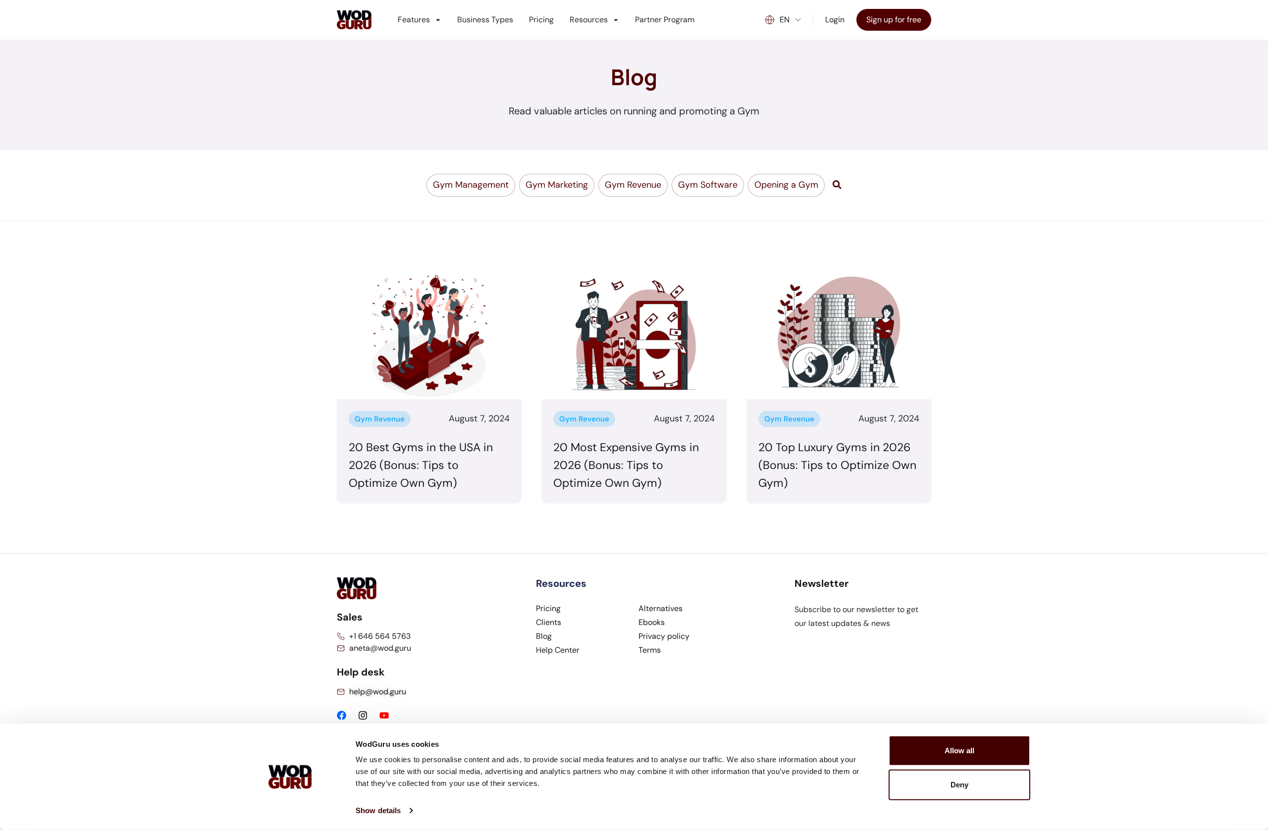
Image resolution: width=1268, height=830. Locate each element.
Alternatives (660, 608)
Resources (589, 19)
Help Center (558, 650)
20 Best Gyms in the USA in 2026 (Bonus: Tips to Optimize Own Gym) (421, 465)
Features (414, 19)
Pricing (541, 19)
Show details (378, 810)
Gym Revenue (380, 419)
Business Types (485, 19)
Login (835, 19)
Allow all (959, 750)
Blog (544, 636)
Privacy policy (663, 636)
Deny (959, 784)
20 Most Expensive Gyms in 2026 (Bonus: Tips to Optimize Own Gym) (626, 465)
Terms (649, 650)
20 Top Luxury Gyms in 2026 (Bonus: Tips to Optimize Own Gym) (837, 465)
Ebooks (651, 622)
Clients (548, 622)
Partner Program (664, 19)
